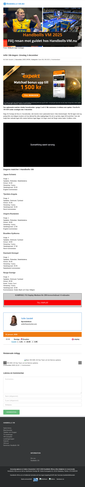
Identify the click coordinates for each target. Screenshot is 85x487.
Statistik (6, 441)
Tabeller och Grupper (10, 432)
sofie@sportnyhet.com (29, 324)
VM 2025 (47, 59)
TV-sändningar (8, 434)
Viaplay (13, 185)
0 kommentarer (55, 59)
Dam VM (41, 59)
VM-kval (6, 443)
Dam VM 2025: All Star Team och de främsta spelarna (20, 363)
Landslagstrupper (8, 439)
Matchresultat (7, 430)
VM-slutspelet (7, 437)
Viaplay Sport (12, 283)
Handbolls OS (35, 460)
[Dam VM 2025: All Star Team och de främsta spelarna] (42, 360)
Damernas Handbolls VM (11, 445)
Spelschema (7, 428)
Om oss (33, 458)
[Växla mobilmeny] (81, 3)
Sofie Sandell (9, 59)
